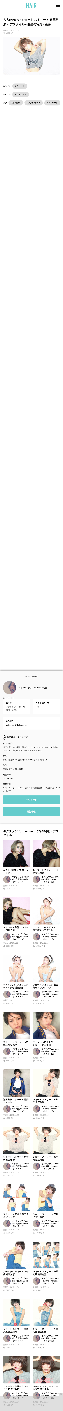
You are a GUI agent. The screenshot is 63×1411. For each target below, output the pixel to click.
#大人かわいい (33, 103)
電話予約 (31, 812)
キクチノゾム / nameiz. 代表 (33, 688)
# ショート (19, 86)
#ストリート (52, 103)
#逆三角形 (15, 103)
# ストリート (20, 94)
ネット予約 (31, 801)
